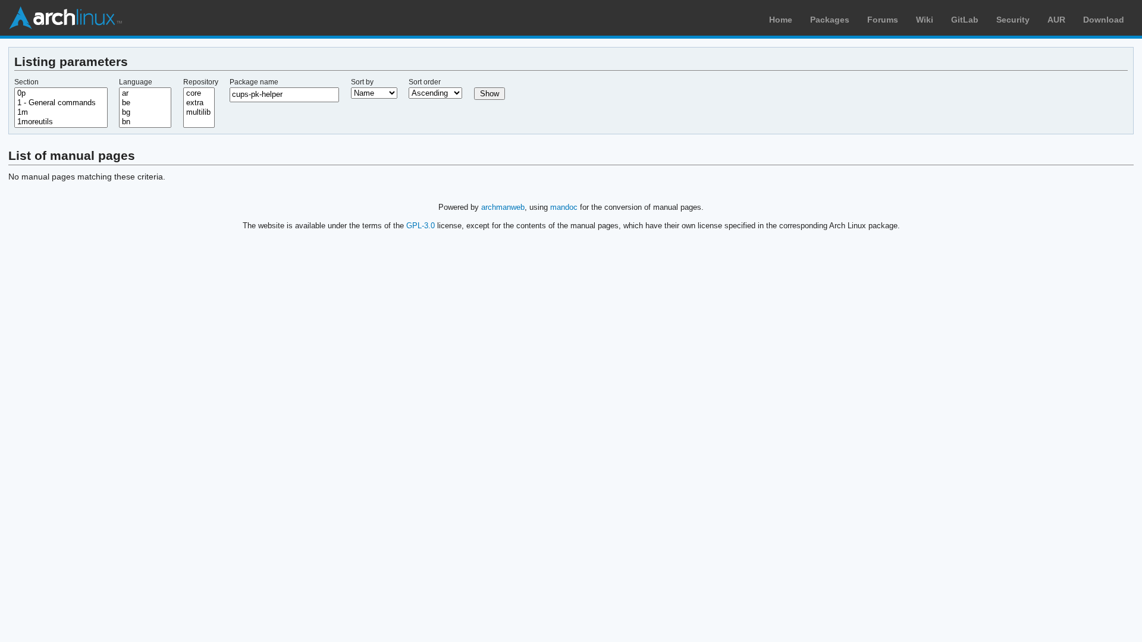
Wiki (924, 19)
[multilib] (199, 112)
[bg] (145, 112)
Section (26, 82)
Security (1013, 19)
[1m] (61, 112)
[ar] (145, 93)
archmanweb (503, 207)
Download (1103, 19)
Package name (254, 82)
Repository (200, 82)
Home (780, 19)
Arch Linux (65, 18)
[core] (199, 93)
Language (135, 82)
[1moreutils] (61, 122)
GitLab (964, 19)
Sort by (362, 82)
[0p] (61, 93)
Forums (882, 19)
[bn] (145, 122)
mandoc (564, 207)
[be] (145, 103)
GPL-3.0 (420, 225)
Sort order (425, 82)
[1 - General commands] (61, 103)
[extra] (199, 103)
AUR (1056, 19)
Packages (829, 19)
